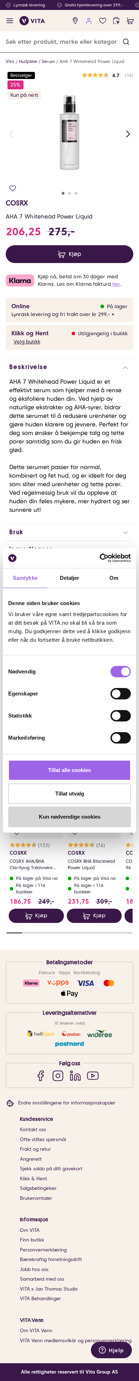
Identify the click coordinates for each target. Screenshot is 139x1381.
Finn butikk (32, 1240)
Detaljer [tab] (69, 578)
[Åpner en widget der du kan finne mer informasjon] (111, 1351)
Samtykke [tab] (25, 578)
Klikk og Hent (29, 333)
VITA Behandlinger (40, 1298)
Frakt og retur (35, 1149)
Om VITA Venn (36, 1330)
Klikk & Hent (33, 1178)
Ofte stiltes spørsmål (43, 1139)
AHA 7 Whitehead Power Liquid (92, 61)
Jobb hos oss (34, 1269)
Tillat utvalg (69, 794)
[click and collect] (116, 21)
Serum (48, 61)
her (116, 284)
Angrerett (31, 1159)
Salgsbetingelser (38, 1188)
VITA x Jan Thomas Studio (49, 1289)
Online (20, 306)
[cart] (130, 21)
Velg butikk (27, 342)
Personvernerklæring (43, 1250)
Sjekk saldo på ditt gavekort (51, 1168)
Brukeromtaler (36, 1198)
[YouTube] (93, 1075)
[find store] (75, 21)
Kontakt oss (33, 1129)
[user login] (89, 21)
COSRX (17, 202)
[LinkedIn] (75, 1075)
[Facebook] (40, 1075)
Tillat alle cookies (69, 770)
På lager (117, 306)
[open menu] (10, 21)
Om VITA (30, 1230)
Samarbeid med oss (42, 1279)
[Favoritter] (103, 21)
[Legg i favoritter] (13, 188)
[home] (32, 20)
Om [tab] (113, 578)
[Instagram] (58, 1075)
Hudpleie (28, 61)
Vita (10, 61)
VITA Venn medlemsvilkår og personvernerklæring (76, 1340)
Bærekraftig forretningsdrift (51, 1259)
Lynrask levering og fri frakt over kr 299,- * (62, 314)
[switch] (120, 693)
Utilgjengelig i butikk (103, 333)
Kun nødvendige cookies (70, 817)
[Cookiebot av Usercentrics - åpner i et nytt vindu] (100, 558)
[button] (126, 42)
